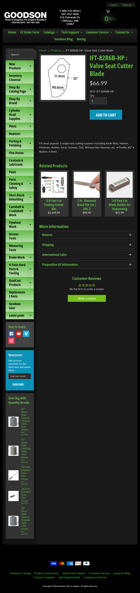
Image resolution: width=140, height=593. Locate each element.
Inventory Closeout (15, 77)
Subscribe (18, 384)
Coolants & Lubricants (16, 162)
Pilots (21, 127)
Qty (92, 95)
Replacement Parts (17, 294)
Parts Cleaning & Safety (21, 183)
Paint (12, 172)
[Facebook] (11, 334)
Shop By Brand (21, 101)
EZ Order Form (29, 32)
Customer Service (99, 33)
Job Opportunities (69, 577)
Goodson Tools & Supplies (69, 586)
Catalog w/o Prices (95, 577)
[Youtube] (19, 334)
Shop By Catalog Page (21, 89)
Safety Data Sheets (73, 573)
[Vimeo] (26, 334)
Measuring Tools (16, 247)
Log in (113, 4)
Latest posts (21, 316)
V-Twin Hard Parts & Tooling (21, 269)
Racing (81, 39)
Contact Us (124, 33)
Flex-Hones (16, 152)
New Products (21, 66)
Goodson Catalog (20, 573)
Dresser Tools (14, 236)
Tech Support (72, 33)
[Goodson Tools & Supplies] (25, 17)
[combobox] (28, 54)
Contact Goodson (44, 577)
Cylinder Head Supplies (21, 114)
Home (12, 32)
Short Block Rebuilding (21, 197)
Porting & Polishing (21, 143)
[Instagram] (11, 341)
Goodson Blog (63, 39)
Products (56, 50)
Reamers (14, 133)
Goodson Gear (15, 305)
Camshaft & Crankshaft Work (21, 210)
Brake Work (21, 258)
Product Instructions (46, 573)
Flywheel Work (21, 224)
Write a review (87, 298)
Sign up (127, 4)
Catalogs (51, 33)
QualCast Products (21, 282)
